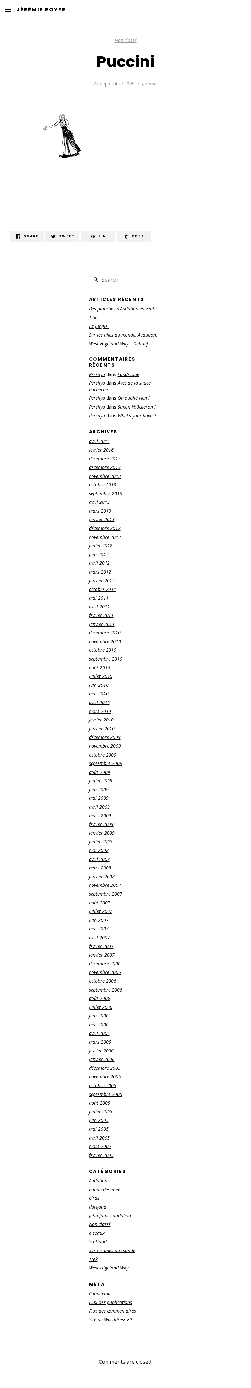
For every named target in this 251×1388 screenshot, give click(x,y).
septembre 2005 (105, 1094)
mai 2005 (99, 1129)
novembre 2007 (105, 885)
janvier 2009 (102, 833)
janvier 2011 (102, 624)
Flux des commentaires (112, 1311)
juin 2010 (99, 685)
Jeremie (150, 84)
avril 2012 (99, 563)
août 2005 (99, 1103)
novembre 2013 (105, 476)
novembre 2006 (105, 972)
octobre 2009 (102, 755)
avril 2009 (99, 807)
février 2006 (101, 1051)
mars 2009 (100, 816)
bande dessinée (104, 1189)
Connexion (99, 1293)
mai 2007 (99, 928)
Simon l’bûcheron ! (137, 407)
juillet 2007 (100, 911)
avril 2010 (99, 702)
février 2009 (101, 824)
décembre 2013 (105, 467)
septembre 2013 (105, 493)
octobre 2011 (102, 589)
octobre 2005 (102, 1085)
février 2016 (101, 450)
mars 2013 (100, 511)
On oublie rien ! (134, 398)
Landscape (128, 374)
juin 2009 (99, 789)
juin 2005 (99, 1120)
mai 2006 (99, 1024)
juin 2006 (99, 1016)
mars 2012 (100, 572)
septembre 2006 (105, 990)
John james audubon (110, 1216)
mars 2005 (100, 1146)
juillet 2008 (100, 841)
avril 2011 (99, 606)
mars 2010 (100, 711)
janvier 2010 (102, 728)
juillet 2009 (100, 780)
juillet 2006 (100, 1007)
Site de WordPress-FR (110, 1319)
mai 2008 (99, 850)
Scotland (98, 1241)
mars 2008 (100, 868)
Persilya (97, 374)
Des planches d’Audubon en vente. (123, 308)
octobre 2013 (102, 485)
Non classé (126, 40)
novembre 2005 (105, 1076)
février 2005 (101, 1155)
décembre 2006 (105, 963)
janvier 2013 (102, 519)
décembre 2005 (105, 1068)
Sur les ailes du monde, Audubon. (123, 335)
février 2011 (101, 615)
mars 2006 (100, 1042)
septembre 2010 (105, 659)
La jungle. (99, 326)
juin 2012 (99, 554)
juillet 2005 (100, 1111)
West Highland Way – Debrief (118, 343)
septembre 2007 (105, 894)
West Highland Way (108, 1268)
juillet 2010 (100, 676)
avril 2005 (99, 1138)
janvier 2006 (102, 1059)
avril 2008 (99, 859)
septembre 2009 (105, 763)
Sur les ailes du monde (112, 1250)
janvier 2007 (102, 955)
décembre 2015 (105, 458)
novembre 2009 (105, 746)
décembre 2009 (105, 737)
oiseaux (97, 1233)
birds (94, 1198)
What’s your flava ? (137, 415)
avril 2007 (99, 937)
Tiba (93, 317)
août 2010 (99, 668)
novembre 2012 (105, 537)
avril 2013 (99, 502)
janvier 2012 (102, 580)
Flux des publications (110, 1302)
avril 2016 (99, 441)
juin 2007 (99, 920)
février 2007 (101, 946)
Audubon (98, 1181)
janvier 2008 (102, 876)
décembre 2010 (105, 633)
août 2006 (99, 998)
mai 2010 (99, 693)
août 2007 (99, 903)
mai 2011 (99, 598)
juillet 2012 (100, 545)
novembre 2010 (105, 641)
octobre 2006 (102, 981)
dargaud (97, 1207)
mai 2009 (99, 798)
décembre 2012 (105, 528)
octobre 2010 (102, 650)
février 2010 (101, 720)
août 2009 (99, 772)
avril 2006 (99, 1033)
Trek (93, 1259)
